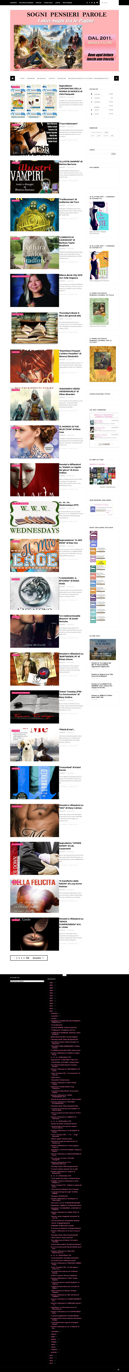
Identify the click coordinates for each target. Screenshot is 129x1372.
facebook (104, 98)
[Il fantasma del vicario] (102, 484)
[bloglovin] (97, 2)
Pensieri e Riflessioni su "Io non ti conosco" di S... (65, 1231)
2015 (51, 1011)
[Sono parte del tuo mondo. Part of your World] (106, 478)
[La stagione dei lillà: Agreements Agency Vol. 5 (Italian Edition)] (106, 484)
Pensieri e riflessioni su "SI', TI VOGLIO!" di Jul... (65, 1327)
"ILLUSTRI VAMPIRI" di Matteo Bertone (64, 1027)
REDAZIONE (62, 78)
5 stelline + (16, 465)
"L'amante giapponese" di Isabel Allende (65, 1316)
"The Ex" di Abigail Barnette (60, 1223)
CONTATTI (51, 78)
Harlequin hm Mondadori (20, 276)
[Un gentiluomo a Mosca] (91, 472)
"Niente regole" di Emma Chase (61, 1139)
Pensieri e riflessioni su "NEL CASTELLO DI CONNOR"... (65, 1295)
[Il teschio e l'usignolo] (92, 439)
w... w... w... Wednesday (20, 503)
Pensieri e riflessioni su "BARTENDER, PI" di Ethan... (65, 1070)
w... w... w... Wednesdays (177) (61, 1057)
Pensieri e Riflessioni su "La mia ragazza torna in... (64, 1146)
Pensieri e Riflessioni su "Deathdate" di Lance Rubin (64, 1199)
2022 (51, 993)
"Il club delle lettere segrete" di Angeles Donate (64, 1323)
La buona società (99, 428)
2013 (51, 1358)
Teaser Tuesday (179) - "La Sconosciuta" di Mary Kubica (70, 694)
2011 (51, 1363)
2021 (51, 995)
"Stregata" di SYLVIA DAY (59, 1196)
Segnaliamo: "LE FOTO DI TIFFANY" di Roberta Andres (66, 1150)
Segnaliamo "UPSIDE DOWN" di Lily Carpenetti (70, 846)
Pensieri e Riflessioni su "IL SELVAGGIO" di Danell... (65, 1131)
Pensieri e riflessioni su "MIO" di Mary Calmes (63, 1083)
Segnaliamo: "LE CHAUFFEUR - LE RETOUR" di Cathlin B (66, 1209)
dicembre (54, 1013)
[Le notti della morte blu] (99, 484)
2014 (51, 1355)
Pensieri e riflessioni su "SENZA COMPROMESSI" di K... (61, 1096)
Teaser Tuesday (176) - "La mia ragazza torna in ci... (64, 1268)
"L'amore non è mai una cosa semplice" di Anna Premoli (65, 1109)
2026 (51, 983)
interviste (105, 135)
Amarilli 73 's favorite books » (108, 487)
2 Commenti (63, 294)
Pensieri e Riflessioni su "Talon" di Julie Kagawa (64, 1279)
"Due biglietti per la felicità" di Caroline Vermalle (64, 1241)
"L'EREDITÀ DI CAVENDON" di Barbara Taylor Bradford (65, 1033)
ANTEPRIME (31, 78)
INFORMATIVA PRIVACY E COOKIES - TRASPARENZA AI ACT (88, 78)
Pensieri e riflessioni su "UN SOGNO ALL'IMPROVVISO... (63, 1102)
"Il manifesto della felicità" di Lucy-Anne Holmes (70, 884)
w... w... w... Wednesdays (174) (61, 1255)
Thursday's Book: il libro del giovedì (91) (64, 1166)
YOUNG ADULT (48, 2)
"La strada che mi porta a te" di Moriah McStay (64, 1272)
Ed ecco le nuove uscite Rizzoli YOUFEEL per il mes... (66, 1247)
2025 (51, 985)
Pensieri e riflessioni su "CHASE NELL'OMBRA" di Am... (66, 1264)
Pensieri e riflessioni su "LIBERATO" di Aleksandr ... (63, 1117)
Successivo (37, 958)
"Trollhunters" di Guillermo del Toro (63, 1030)
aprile (53, 1344)
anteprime (15, 87)
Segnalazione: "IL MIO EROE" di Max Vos (64, 1060)
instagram (104, 102)
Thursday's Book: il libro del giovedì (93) (64, 1039)
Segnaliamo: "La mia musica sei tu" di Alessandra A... (64, 1308)
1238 (27, 958)
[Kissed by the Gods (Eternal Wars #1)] (102, 473)
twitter (104, 110)
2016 (51, 1008)
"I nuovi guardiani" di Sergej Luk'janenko (64, 1258)
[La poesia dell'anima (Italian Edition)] (95, 472)
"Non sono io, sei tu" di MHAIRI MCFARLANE (65, 1203)
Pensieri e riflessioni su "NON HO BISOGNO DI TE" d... (66, 1154)
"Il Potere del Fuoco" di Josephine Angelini (65, 1220)
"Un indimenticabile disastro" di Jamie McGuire (69, 619)
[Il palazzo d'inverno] (95, 484)
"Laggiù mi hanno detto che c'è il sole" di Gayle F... (65, 1287)
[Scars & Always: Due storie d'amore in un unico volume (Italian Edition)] (95, 478)
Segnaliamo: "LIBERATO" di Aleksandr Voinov (66, 1205)
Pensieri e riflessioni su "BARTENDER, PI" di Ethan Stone (71, 656)
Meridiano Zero (17, 314)
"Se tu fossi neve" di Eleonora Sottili (63, 1260)
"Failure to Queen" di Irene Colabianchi (64, 1275)
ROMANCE (13, 2)
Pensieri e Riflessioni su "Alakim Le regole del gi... (65, 1053)
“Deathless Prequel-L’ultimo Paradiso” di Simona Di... (64, 1042)
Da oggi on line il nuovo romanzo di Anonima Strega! (66, 1319)
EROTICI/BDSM (67, 2)
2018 (51, 1003)
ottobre (54, 1018)
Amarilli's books (97, 464)
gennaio (54, 1352)
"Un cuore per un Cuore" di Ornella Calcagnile (62, 1159)
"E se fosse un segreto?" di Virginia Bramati (66, 1228)
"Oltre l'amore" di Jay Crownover (62, 1237)
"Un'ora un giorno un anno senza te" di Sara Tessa (66, 1113)
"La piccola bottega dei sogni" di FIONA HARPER (64, 1192)
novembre (54, 1016)
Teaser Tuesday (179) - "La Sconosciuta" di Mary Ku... (65, 1074)
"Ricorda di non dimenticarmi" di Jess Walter (66, 1099)
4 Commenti (63, 521)
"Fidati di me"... (67, 729)
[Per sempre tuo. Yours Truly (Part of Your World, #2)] (113, 478)
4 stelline (15, 655)
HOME (22, 78)
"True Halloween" (68, 123)
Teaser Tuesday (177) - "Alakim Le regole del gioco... (66, 1186)
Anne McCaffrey (99, 422)
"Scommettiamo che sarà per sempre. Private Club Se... (64, 1127)
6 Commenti (63, 489)
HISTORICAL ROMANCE (26, 2)
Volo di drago (98, 421)
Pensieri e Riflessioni (96, 132)
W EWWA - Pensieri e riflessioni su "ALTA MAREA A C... (65, 1181)
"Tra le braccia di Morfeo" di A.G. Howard (65, 1189)
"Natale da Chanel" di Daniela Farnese (64, 1124)
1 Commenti (63, 373)
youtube (104, 113)
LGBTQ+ (57, 2)
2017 (51, 1006)
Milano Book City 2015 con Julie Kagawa (64, 1037)
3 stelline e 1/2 (17, 806)
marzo (53, 1347)
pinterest (104, 106)
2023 (51, 990)
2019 (51, 1001)
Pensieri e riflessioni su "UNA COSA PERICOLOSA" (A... (63, 1252)
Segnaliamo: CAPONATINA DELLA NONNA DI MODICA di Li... (65, 1021)
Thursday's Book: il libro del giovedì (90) (64, 1235)
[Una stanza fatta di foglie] (99, 472)
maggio (54, 1342)
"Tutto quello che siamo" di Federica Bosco (65, 1178)
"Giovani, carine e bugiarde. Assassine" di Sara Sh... (65, 1217)
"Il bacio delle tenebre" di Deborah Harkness (66, 1244)
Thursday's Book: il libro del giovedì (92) (64, 1106)
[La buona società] (92, 432)
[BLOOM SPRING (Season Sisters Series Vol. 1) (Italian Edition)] (106, 473)
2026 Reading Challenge (101, 505)
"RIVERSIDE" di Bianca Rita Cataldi (62, 1226)
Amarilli (98, 507)
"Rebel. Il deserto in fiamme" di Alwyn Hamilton (63, 1291)
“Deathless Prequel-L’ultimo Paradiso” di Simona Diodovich (70, 354)
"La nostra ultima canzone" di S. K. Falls (64, 1169)
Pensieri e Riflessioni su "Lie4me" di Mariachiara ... (63, 1172)
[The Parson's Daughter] (99, 478)
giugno (53, 1339)
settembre (55, 1331)
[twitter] (92, 2)
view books (110, 514)
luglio (53, 1337)
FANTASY (38, 2)
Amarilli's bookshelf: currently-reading (104, 416)
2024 (51, 988)
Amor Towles (98, 429)
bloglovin (104, 94)
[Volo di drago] (92, 425)
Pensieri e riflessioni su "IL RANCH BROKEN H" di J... (66, 1299)
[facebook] (89, 2)
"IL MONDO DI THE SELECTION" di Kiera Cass (69, 429)
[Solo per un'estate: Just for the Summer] (110, 478)
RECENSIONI (41, 78)
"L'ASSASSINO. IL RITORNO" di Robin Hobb (69, 581)
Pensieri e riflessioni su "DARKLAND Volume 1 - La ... (66, 1304)
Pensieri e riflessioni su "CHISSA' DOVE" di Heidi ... (65, 1213)
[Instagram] (87, 2)
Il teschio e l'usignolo (100, 435)
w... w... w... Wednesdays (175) (61, 1176)
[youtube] (94, 2)
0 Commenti (63, 110)
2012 (51, 1360)
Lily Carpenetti (17, 844)
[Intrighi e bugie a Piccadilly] (110, 484)
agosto (53, 1334)
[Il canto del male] (91, 484)
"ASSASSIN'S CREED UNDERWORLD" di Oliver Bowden (69, 391)
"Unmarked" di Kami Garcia (60, 1080)
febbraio (54, 1349)
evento (93, 135)
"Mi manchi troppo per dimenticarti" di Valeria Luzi (64, 1142)
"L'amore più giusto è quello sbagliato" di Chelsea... (65, 1283)
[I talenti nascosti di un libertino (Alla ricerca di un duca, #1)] (91, 478)
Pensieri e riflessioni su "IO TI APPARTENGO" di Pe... (66, 1312)
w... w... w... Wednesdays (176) (61, 1121)
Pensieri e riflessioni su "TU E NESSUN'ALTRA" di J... (61, 1163)
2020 (51, 998)
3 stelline (15, 920)
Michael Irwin (99, 436)
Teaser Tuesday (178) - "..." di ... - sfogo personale (64, 1135)
